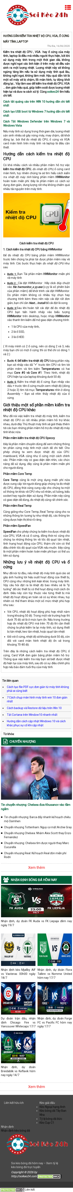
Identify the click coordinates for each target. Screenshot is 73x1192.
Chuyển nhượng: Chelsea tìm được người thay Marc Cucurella (36, 845)
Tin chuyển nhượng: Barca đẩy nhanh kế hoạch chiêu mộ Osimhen (37, 819)
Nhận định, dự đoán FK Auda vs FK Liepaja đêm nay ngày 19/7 (36, 923)
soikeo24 (53, 91)
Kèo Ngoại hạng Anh (52, 1106)
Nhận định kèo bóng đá (15, 1130)
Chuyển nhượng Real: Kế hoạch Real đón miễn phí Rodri (35, 855)
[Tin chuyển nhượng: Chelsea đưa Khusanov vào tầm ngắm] (36, 773)
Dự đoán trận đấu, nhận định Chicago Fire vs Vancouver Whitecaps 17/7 (18, 1022)
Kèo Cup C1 (47, 1122)
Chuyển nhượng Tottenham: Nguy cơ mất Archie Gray (38, 827)
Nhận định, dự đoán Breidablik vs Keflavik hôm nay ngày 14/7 (18, 1071)
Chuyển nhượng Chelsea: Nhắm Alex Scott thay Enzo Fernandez (37, 835)
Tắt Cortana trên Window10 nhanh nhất (32, 714)
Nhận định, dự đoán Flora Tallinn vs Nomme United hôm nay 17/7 (55, 973)
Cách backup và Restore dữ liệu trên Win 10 (34, 708)
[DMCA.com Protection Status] (49, 1176)
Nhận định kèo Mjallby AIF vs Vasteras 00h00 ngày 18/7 (18, 973)
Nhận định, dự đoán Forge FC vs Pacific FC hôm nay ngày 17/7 (55, 1022)
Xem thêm (36, 867)
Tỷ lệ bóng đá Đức (51, 1118)
